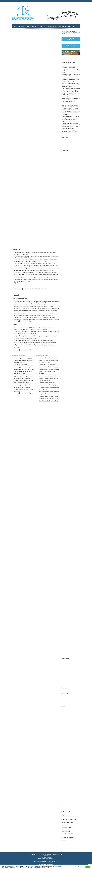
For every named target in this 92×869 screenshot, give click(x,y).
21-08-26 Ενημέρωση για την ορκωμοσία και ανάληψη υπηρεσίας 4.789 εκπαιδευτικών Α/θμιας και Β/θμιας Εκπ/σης (71, 74)
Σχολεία (28, 26)
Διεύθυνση (21, 26)
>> (18, 294)
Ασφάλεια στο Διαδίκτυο (67, 825)
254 (15, 294)
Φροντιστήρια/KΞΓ (52, 26)
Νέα (74, 62)
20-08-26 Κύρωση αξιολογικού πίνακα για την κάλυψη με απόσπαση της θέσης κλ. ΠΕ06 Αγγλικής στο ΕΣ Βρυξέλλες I (70, 118)
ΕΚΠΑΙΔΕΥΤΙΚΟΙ (42, 26)
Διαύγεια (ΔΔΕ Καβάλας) (67, 827)
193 (18, 289)
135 (30, 321)
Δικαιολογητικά (62, 26)
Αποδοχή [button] (88, 866)
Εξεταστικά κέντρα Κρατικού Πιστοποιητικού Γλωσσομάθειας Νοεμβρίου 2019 (32, 263)
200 (39, 289)
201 (42, 289)
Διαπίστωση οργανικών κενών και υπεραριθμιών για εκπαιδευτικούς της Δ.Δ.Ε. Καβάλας (34, 346)
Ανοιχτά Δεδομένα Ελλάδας (67, 822)
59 (55, 400)
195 (24, 289)
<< (15, 283)
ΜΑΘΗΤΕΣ (34, 26)
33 (30, 393)
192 (15, 289)
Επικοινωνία (71, 26)
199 (36, 289)
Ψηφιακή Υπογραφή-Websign (68, 833)
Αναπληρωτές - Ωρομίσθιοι (18, 355)
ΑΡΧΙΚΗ (14, 26)
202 (45, 289)
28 (30, 349)
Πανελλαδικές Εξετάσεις (42, 355)
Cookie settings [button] (81, 866)
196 (27, 289)
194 (21, 289)
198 (33, 289)
